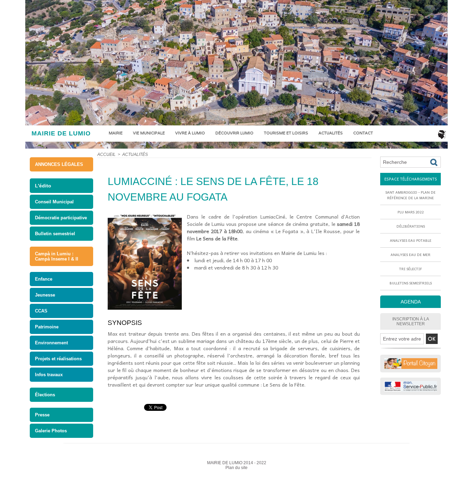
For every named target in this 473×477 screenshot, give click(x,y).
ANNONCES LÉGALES (59, 164)
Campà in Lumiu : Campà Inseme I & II (56, 256)
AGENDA (411, 301)
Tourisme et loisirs (286, 133)
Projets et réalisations (58, 358)
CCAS (41, 310)
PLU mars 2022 (411, 212)
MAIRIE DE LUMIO (61, 133)
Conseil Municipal (54, 201)
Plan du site (236, 467)
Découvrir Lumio (234, 133)
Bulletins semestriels (411, 283)
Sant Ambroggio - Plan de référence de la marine (410, 195)
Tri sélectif (410, 269)
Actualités (331, 133)
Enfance (43, 279)
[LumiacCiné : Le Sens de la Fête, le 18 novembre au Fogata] (145, 215)
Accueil (106, 154)
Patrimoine (47, 326)
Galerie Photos (51, 430)
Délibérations (410, 226)
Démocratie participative (61, 217)
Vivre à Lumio (190, 133)
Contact (363, 133)
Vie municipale (149, 133)
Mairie (116, 133)
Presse (42, 414)
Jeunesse (45, 295)
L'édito (43, 185)
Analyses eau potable (410, 240)
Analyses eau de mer (410, 254)
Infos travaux (49, 374)
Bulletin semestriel (55, 233)
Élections (45, 394)
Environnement (51, 342)
